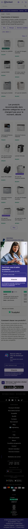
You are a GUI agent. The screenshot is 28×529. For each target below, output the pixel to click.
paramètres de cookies (9, 266)
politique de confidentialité (16, 267)
